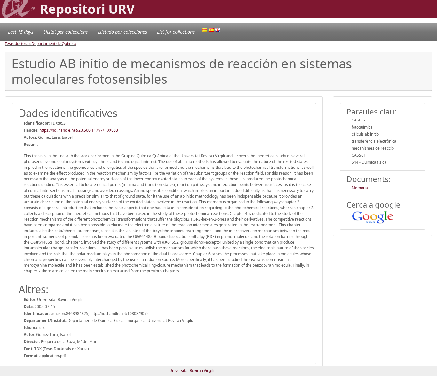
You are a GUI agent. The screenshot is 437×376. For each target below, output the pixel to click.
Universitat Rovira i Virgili (191, 370)
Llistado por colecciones (122, 32)
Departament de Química (53, 43)
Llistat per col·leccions (66, 32)
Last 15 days (20, 32)
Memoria (360, 188)
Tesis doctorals (18, 43)
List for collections (176, 32)
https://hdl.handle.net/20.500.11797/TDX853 (78, 130)
